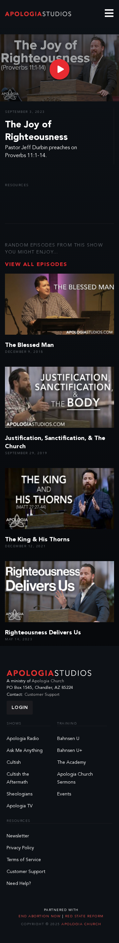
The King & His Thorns (37, 540)
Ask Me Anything (25, 750)
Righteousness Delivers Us (43, 633)
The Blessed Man (29, 345)
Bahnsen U (68, 738)
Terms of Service (24, 860)
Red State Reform (83, 916)
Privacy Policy (20, 848)
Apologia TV (20, 806)
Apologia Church (48, 681)
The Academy (71, 762)
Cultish (14, 762)
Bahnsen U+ (69, 750)
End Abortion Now (40, 916)
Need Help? (19, 883)
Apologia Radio (23, 738)
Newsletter (18, 836)
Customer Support (42, 694)
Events (64, 794)
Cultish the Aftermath (18, 778)
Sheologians (19, 794)
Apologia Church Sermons (75, 778)
